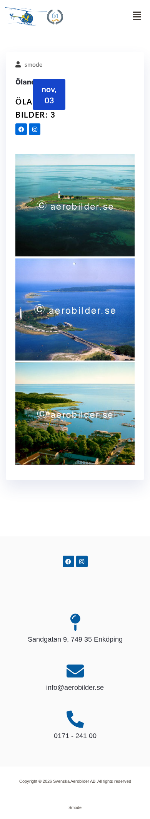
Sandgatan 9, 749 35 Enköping (75, 639)
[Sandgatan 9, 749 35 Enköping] (75, 622)
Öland (25, 82)
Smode (75, 807)
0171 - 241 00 (75, 736)
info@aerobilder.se (75, 687)
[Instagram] (34, 129)
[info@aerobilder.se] (75, 671)
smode (33, 64)
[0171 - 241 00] (75, 719)
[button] (102, 16)
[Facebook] (21, 129)
